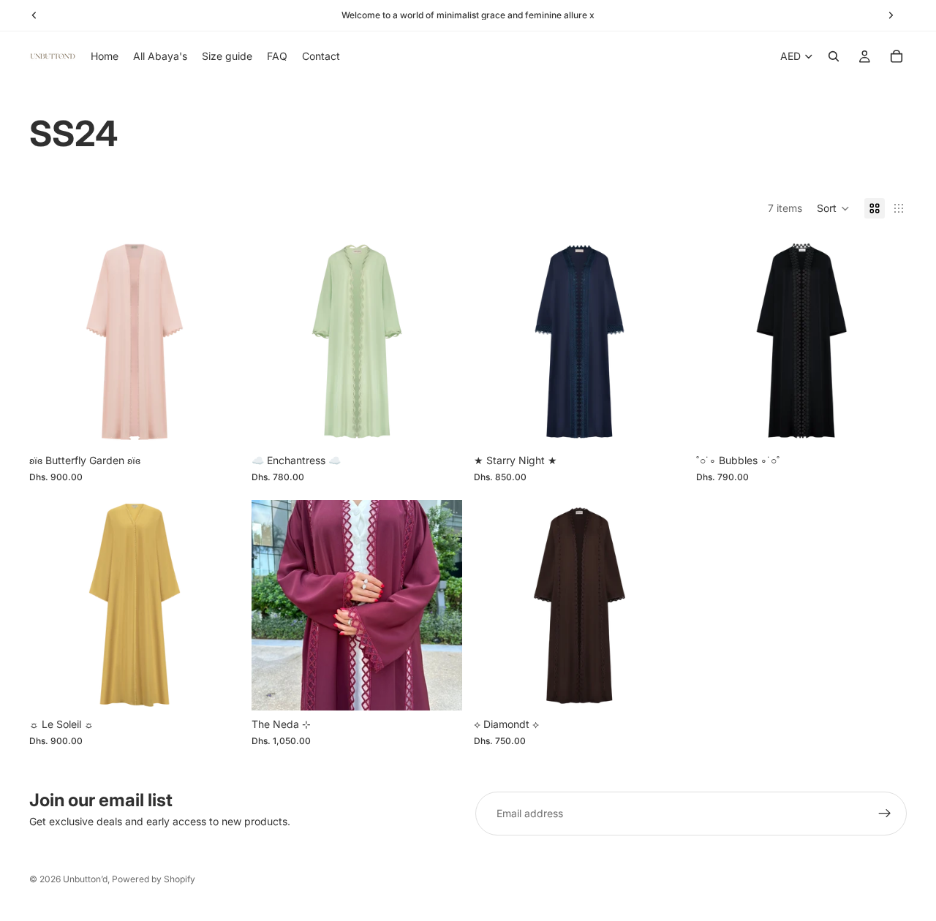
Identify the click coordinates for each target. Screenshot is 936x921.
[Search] (834, 56)
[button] (833, 208)
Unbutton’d (85, 878)
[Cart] (896, 56)
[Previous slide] (51, 341)
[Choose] (217, 425)
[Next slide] (218, 341)
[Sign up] (884, 813)
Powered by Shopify (153, 878)
